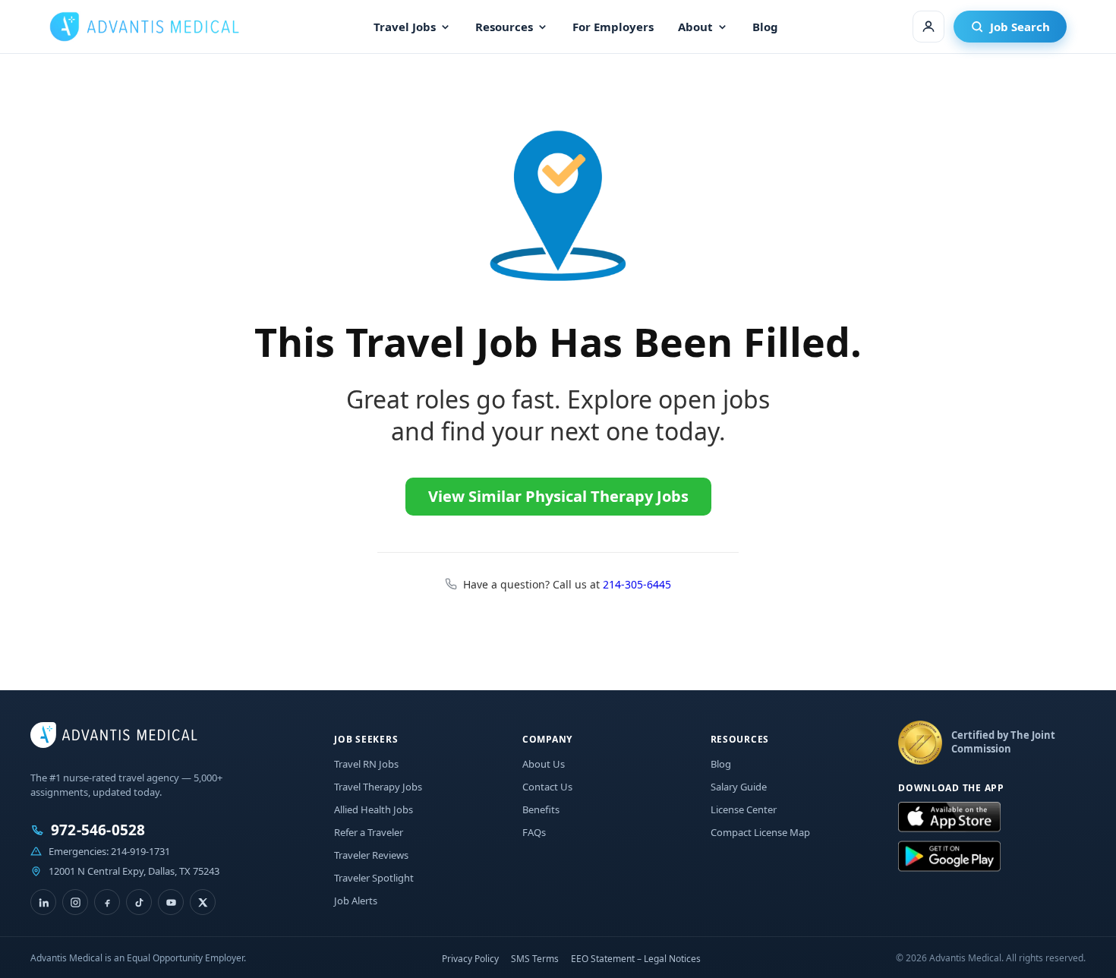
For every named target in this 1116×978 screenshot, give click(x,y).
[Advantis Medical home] (144, 26)
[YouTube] (171, 902)
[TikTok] (139, 902)
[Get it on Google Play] (949, 856)
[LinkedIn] (43, 902)
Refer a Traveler (368, 832)
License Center (744, 809)
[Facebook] (107, 902)
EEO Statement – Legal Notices (636, 958)
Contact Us (547, 786)
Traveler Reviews (371, 855)
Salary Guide (739, 786)
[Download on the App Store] (949, 818)
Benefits (541, 809)
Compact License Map (760, 832)
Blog (765, 26)
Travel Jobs (405, 26)
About (695, 26)
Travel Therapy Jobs (378, 786)
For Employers (613, 26)
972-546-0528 (98, 830)
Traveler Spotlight (374, 878)
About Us (543, 764)
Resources (504, 26)
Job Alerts (355, 900)
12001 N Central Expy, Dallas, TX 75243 (134, 871)
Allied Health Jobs (373, 809)
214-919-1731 (140, 851)
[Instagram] (75, 902)
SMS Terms (535, 958)
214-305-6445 (637, 584)
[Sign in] (928, 27)
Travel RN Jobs (366, 764)
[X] (203, 902)
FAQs (534, 832)
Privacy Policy (470, 958)
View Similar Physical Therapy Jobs (558, 496)
